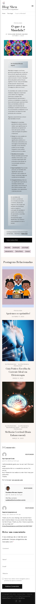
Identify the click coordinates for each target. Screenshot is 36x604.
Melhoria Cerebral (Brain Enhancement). (18, 433)
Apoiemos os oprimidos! (18, 313)
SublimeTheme (6, 598)
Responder (29, 454)
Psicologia (18, 23)
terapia (27, 251)
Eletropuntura (10, 364)
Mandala (7, 247)
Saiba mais (24, 233)
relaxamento (9, 251)
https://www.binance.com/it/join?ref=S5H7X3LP (17, 526)
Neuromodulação (12, 427)
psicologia (25, 247)
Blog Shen (9, 6)
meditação (16, 247)
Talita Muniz (19, 251)
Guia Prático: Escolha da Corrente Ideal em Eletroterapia (18, 372)
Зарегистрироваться (9, 512)
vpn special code (8, 459)
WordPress (22, 598)
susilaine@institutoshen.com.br (15, 500)
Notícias (24, 427)
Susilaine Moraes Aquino (18, 34)
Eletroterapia (23, 364)
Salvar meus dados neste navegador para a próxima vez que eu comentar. (16, 579)
